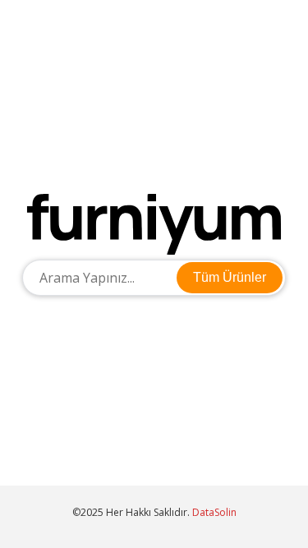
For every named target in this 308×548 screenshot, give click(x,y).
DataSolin (214, 512)
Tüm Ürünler (229, 277)
